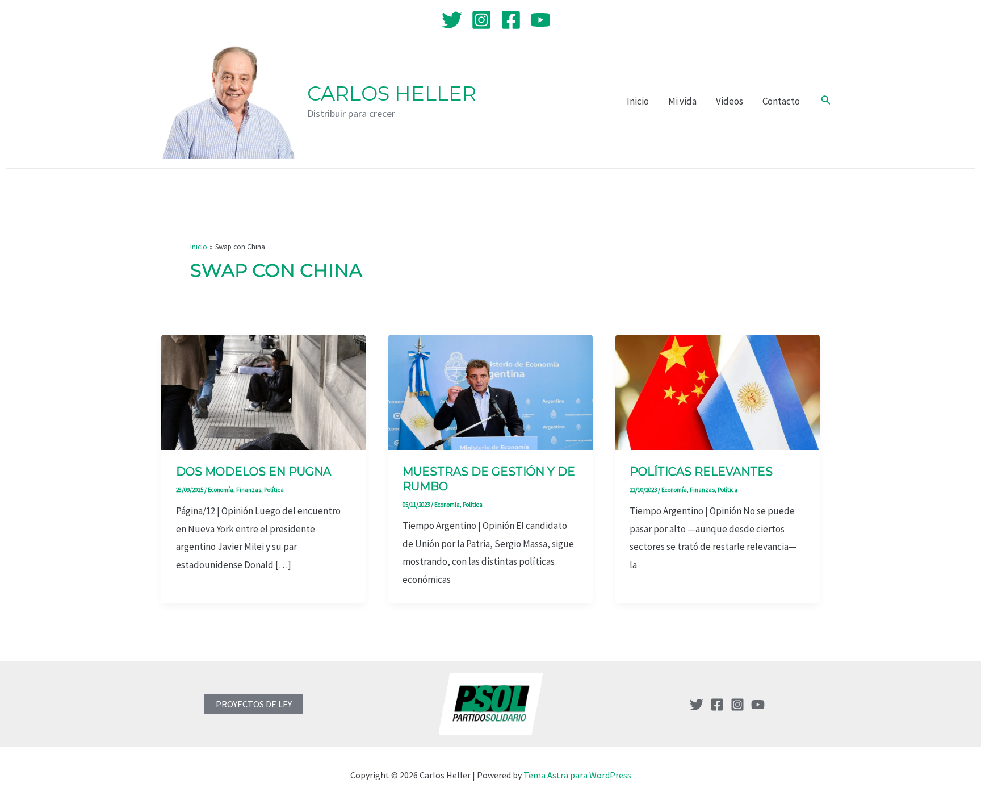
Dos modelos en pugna (253, 471)
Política (274, 490)
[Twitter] (452, 20)
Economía (220, 490)
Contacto (781, 101)
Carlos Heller (391, 93)
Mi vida (682, 101)
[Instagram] (481, 20)
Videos (729, 101)
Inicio (638, 101)
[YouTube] (540, 20)
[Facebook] (511, 20)
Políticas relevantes (701, 471)
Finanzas (248, 490)
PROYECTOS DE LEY (254, 704)
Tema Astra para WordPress (577, 775)
